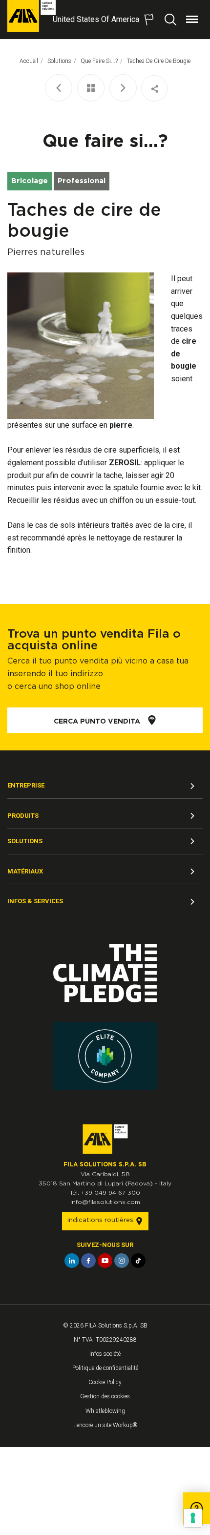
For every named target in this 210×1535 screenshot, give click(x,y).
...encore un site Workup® (105, 1425)
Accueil (29, 61)
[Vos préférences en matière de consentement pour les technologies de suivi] (193, 1518)
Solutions (24, 841)
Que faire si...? (99, 61)
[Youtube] (105, 1260)
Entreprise (25, 785)
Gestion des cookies (105, 1396)
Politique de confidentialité (105, 1368)
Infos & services (35, 901)
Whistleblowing (105, 1411)
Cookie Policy (105, 1382)
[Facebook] (88, 1260)
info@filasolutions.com (105, 1202)
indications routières (101, 1220)
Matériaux (25, 871)
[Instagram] (121, 1260)
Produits (23, 815)
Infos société (105, 1353)
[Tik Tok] (138, 1260)
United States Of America (96, 19)
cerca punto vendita (98, 721)
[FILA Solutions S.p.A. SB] (31, 16)
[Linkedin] (71, 1260)
